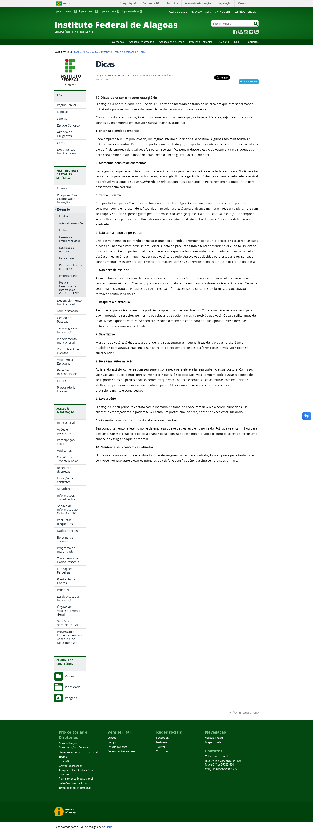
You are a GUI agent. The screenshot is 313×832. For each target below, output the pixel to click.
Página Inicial (82, 51)
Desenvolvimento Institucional (78, 752)
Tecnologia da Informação (75, 788)
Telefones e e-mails (217, 756)
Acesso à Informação (141, 41)
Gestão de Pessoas (70, 766)
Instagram (246, 32)
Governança (116, 41)
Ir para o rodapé (131, 11)
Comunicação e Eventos (74, 747)
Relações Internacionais (74, 783)
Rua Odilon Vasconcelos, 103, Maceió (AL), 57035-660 (223, 762)
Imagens (71, 698)
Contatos (253, 41)
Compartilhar (251, 81)
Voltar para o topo (246, 712)
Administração (68, 743)
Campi (112, 742)
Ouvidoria (223, 41)
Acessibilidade (178, 11)
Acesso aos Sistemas (171, 41)
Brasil (67, 3)
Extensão (106, 51)
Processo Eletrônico (200, 41)
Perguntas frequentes (121, 751)
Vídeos (69, 676)
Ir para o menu (88, 11)
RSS (256, 32)
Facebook (235, 32)
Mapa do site (222, 11)
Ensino (63, 756)
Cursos (112, 738)
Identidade (72, 687)
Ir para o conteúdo (65, 11)
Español (240, 11)
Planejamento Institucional (76, 778)
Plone (109, 827)
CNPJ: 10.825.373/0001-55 (221, 769)
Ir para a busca (109, 11)
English (252, 11)
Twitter (251, 32)
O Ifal (95, 51)
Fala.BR (238, 41)
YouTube (240, 32)
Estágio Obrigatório (126, 51)
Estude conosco (118, 747)
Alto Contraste (201, 11)
